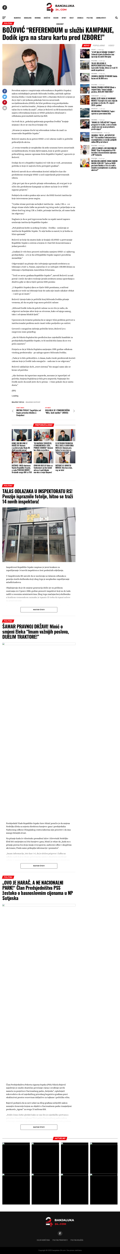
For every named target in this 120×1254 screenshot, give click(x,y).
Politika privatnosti (60, 1240)
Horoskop (60, 24)
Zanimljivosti (101, 17)
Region (55, 17)
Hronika (38, 17)
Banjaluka (27, 17)
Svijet (71, 17)
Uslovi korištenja (43, 1240)
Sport (64, 17)
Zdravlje (80, 17)
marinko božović (33, 402)
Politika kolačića (77, 1240)
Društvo (47, 17)
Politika (90, 17)
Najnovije (17, 17)
